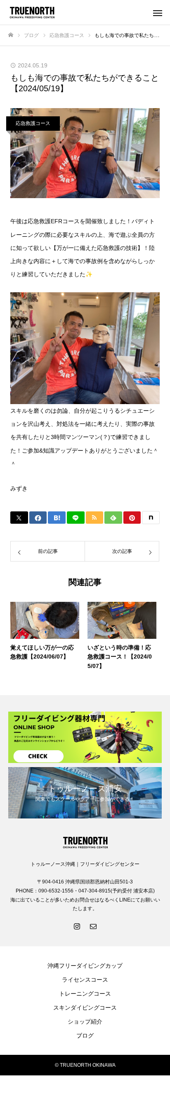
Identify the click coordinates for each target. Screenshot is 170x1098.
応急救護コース (33, 123)
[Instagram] (77, 926)
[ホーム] (10, 35)
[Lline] (76, 517)
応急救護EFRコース (54, 221)
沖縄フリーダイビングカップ (85, 965)
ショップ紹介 (85, 1021)
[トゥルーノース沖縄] (76, 12)
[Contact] (93, 926)
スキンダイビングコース (85, 1007)
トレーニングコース (85, 993)
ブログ (85, 1035)
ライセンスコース (85, 979)
